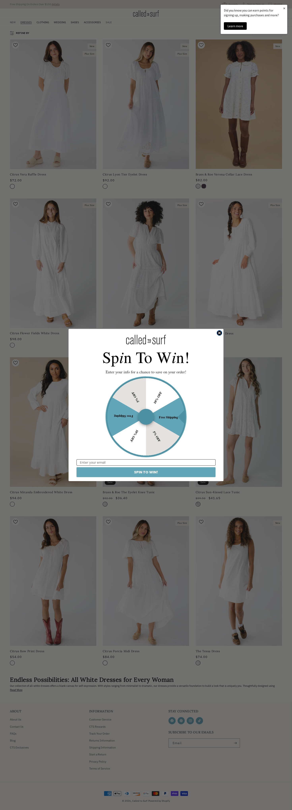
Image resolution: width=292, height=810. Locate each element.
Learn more (235, 26)
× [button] (284, 8)
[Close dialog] (219, 332)
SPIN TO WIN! (146, 472)
